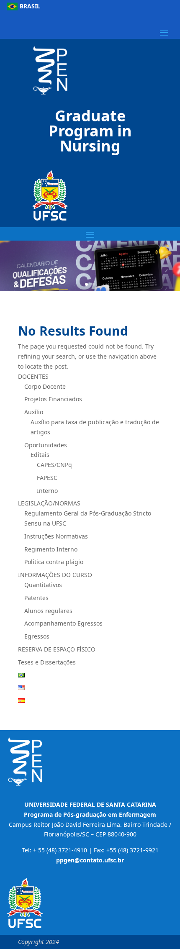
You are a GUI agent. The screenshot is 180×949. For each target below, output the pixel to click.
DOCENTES (33, 376)
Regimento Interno (50, 549)
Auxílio (33, 412)
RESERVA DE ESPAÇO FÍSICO (56, 649)
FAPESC (47, 478)
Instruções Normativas (56, 536)
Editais (40, 455)
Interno (47, 491)
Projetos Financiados (54, 399)
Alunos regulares (48, 611)
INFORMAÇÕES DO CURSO (55, 575)
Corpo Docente (45, 386)
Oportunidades (45, 445)
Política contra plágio (53, 562)
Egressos (36, 636)
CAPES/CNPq (54, 465)
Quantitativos (43, 585)
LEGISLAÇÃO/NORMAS (49, 503)
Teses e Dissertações (47, 662)
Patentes (36, 598)
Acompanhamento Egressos (63, 623)
